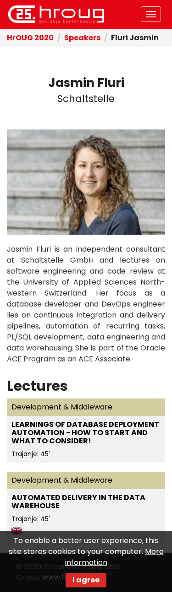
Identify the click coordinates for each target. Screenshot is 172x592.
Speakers (82, 37)
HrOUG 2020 (56, 15)
